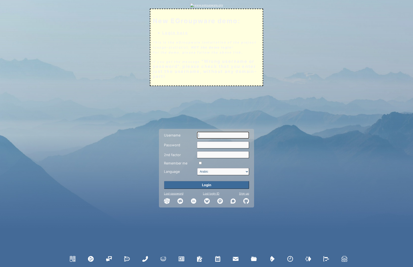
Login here (175, 32)
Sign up (244, 193)
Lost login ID (211, 193)
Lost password (173, 193)
